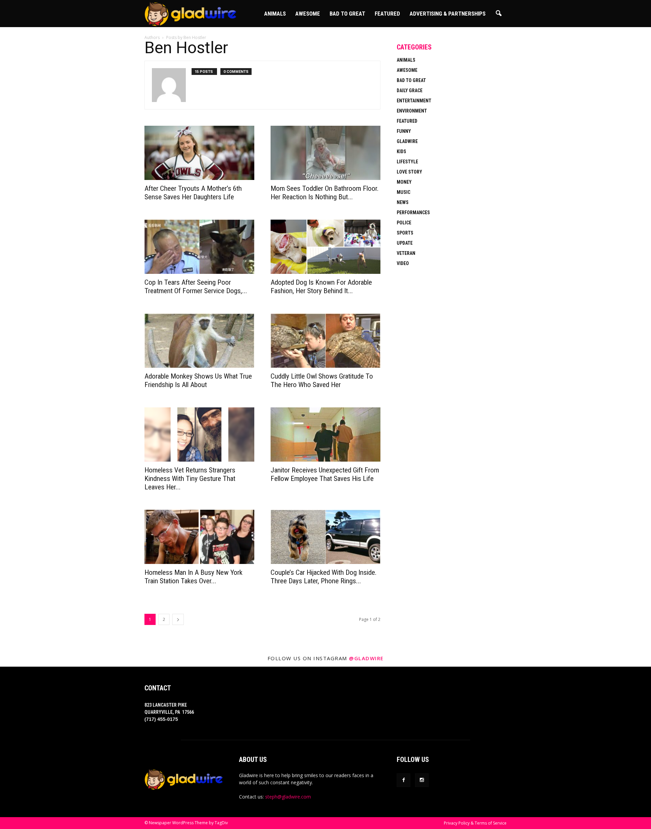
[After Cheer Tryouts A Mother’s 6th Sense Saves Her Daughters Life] (199, 153)
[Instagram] (422, 780)
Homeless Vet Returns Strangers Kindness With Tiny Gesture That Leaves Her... (189, 478)
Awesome (307, 13)
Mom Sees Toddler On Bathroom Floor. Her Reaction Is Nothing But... (325, 192)
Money (404, 182)
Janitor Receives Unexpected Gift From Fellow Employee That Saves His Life (325, 474)
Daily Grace (409, 90)
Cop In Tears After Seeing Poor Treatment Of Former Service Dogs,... (195, 286)
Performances (413, 212)
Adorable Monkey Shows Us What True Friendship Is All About (198, 380)
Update (405, 243)
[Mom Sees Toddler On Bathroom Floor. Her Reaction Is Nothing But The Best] (325, 153)
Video (403, 263)
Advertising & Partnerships (448, 13)
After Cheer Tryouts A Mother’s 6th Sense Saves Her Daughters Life (193, 192)
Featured (387, 13)
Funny (404, 131)
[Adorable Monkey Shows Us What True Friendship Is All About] (199, 341)
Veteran (406, 253)
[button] (498, 13)
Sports (405, 233)
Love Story (409, 172)
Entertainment (414, 100)
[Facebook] (403, 780)
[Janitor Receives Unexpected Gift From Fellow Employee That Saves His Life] (325, 434)
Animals (275, 13)
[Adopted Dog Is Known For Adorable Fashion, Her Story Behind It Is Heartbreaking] (325, 247)
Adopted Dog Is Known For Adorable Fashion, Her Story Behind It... (321, 286)
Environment (412, 111)
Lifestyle (407, 161)
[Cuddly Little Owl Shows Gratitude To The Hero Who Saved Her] (325, 341)
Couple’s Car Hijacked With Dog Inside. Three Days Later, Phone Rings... (324, 576)
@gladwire (366, 658)
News (403, 202)
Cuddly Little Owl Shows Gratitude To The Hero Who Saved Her (322, 380)
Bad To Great (347, 13)
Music (403, 192)
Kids (401, 151)
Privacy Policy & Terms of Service (475, 823)
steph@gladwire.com (288, 796)
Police (404, 222)
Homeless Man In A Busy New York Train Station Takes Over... (193, 576)
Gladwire (407, 141)
